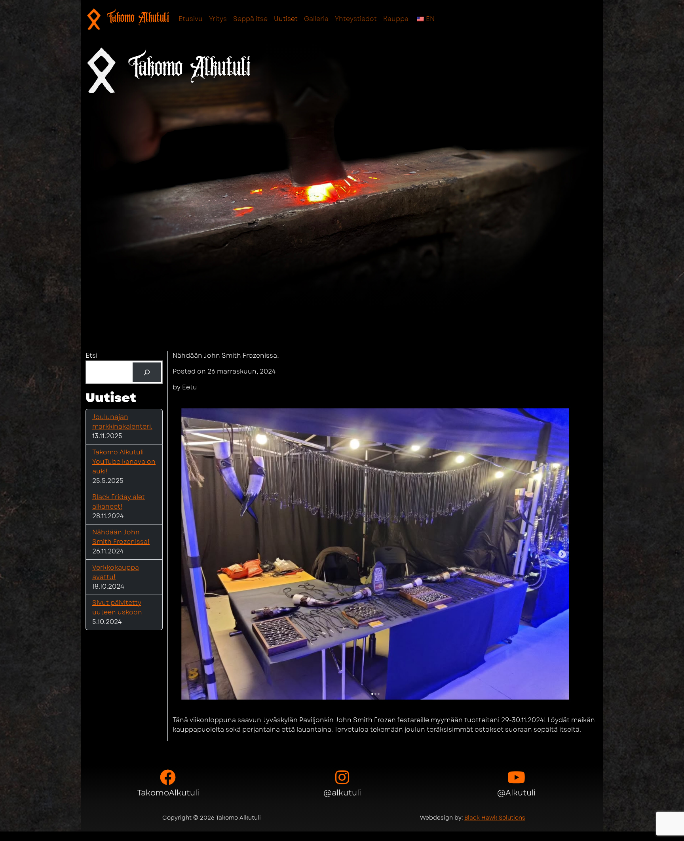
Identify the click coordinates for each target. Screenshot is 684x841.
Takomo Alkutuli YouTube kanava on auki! (124, 462)
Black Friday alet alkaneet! (118, 501)
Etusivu (191, 18)
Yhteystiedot (356, 18)
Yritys (218, 18)
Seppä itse (250, 18)
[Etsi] (147, 372)
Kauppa (395, 18)
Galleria (316, 18)
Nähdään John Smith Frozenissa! (121, 537)
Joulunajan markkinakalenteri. (122, 421)
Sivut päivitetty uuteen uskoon (117, 607)
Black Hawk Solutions (494, 818)
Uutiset (286, 18)
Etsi (91, 355)
